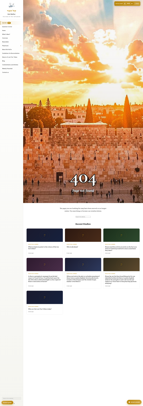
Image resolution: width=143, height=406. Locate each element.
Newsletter (5, 42)
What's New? (6, 34)
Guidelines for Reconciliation (10, 53)
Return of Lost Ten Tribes (9, 57)
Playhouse (5, 45)
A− (125, 3)
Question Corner (7, 26)
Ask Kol (6, 23)
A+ (132, 3)
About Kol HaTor (7, 49)
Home (4, 30)
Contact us (5, 72)
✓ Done (137, 3)
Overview (5, 38)
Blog (3, 61)
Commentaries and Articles (10, 64)
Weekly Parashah (7, 68)
